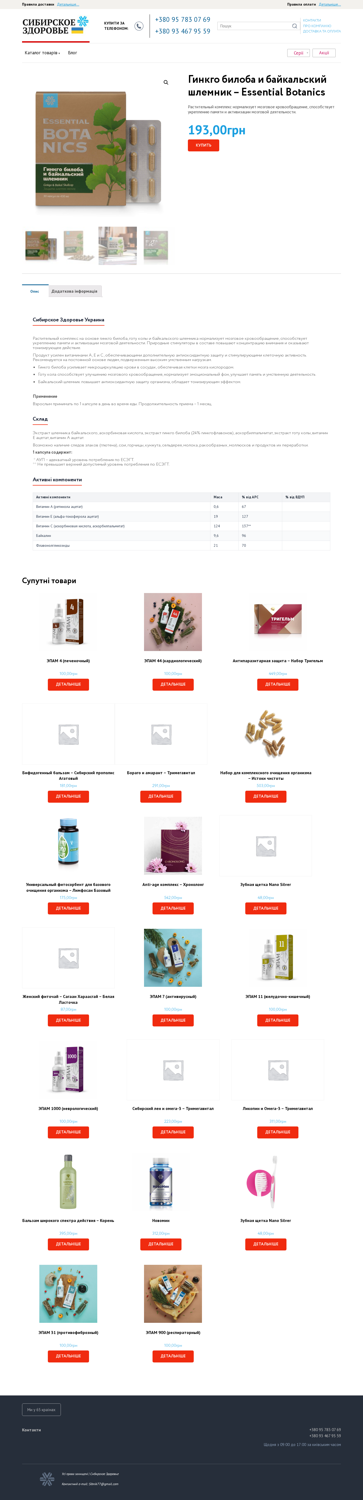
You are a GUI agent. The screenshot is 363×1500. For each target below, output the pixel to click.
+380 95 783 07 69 (182, 19)
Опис (34, 291)
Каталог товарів (41, 53)
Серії (298, 53)
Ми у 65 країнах (41, 1409)
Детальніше (68, 684)
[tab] (35, 291)
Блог (72, 53)
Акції (324, 53)
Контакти (312, 20)
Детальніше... (68, 4)
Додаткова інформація (74, 291)
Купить (203, 145)
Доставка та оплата (322, 31)
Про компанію (317, 26)
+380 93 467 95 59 (182, 31)
